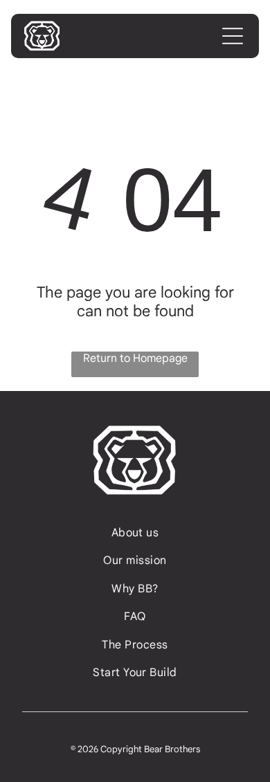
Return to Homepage (135, 358)
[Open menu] (232, 36)
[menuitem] (135, 533)
